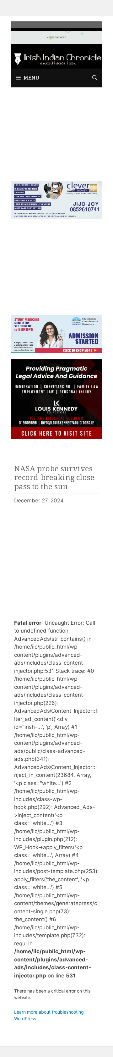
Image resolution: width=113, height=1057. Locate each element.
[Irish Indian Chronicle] (56, 58)
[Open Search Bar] (95, 78)
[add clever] (56, 217)
